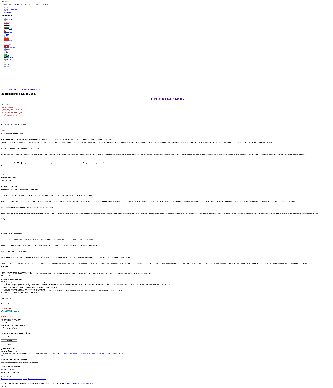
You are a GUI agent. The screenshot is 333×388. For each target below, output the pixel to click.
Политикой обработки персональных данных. (79, 383)
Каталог (3, 89)
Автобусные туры (24, 89)
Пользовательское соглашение (37, 379)
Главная (6, 7)
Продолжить (4, 369)
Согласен (3, 386)
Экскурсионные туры (10, 9)
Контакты (7, 10)
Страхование (8, 12)
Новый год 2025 (36, 89)
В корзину (11, 369)
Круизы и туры (12, 89)
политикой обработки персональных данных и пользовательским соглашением (86, 353)
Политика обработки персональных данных (14, 379)
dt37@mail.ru (9, 3)
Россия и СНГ (9, 19)
